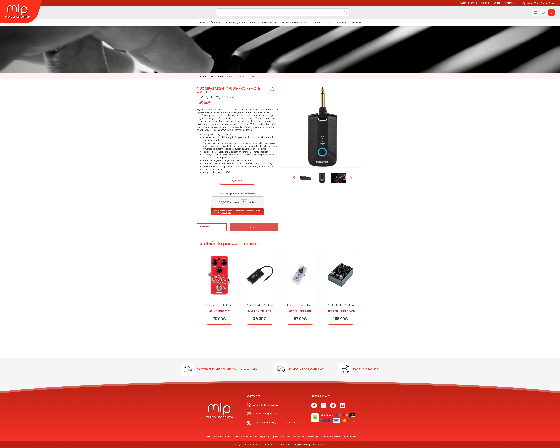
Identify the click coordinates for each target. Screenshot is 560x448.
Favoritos (509, 2)
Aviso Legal (313, 436)
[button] (551, 12)
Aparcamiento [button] (350, 436)
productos (203, 76)
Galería (485, 2)
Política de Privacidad (331, 436)
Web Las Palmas (320, 444)
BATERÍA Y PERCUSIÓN (294, 22)
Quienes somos (468, 2)
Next (351, 177)
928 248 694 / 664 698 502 (540, 2)
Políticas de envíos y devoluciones (241, 436)
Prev (294, 177)
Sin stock (254, 227)
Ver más (236, 213)
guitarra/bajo (217, 76)
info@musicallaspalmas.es (265, 413)
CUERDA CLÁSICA (321, 22)
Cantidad (205, 226)
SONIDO (341, 22)
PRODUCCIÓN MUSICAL (263, 22)
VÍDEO (239, 181)
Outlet (497, 2)
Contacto (207, 436)
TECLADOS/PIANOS (209, 22)
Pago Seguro (266, 436)
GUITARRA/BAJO (235, 22)
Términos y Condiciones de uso (290, 436)
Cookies (218, 436)
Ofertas (356, 22)
